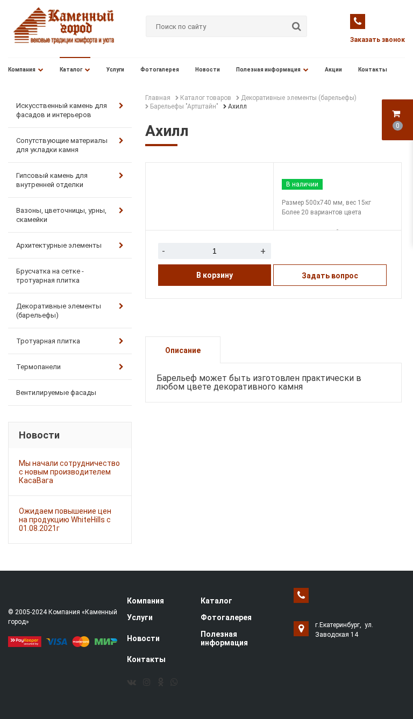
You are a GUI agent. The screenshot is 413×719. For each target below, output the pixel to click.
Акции (333, 70)
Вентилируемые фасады (56, 393)
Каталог (71, 70)
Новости (207, 70)
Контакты (372, 70)
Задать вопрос (330, 275)
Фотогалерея (159, 70)
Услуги (115, 70)
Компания (21, 70)
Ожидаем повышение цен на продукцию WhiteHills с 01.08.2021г (65, 520)
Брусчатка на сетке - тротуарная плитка (50, 275)
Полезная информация (268, 70)
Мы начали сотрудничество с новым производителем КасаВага (69, 472)
